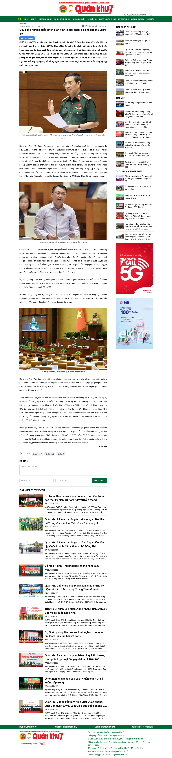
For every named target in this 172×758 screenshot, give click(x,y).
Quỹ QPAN (50, 454)
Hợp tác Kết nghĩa (123, 19)
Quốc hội (61, 454)
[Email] (93, 26)
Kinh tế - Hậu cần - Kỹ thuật (107, 19)
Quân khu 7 (37, 454)
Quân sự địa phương (79, 19)
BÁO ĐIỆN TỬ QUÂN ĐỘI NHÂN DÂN (105, 727)
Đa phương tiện (92, 19)
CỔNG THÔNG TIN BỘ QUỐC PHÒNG (142, 727)
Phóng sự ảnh (150, 19)
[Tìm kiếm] (151, 15)
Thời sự (26, 19)
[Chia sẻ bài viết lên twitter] (86, 26)
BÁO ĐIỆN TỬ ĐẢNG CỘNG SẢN (28, 727)
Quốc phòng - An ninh (45, 19)
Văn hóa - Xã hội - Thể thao (62, 19)
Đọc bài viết (28, 38)
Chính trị (33, 19)
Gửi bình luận (99, 480)
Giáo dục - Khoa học (137, 19)
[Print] (90, 26)
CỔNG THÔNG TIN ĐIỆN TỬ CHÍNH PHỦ (66, 727)
